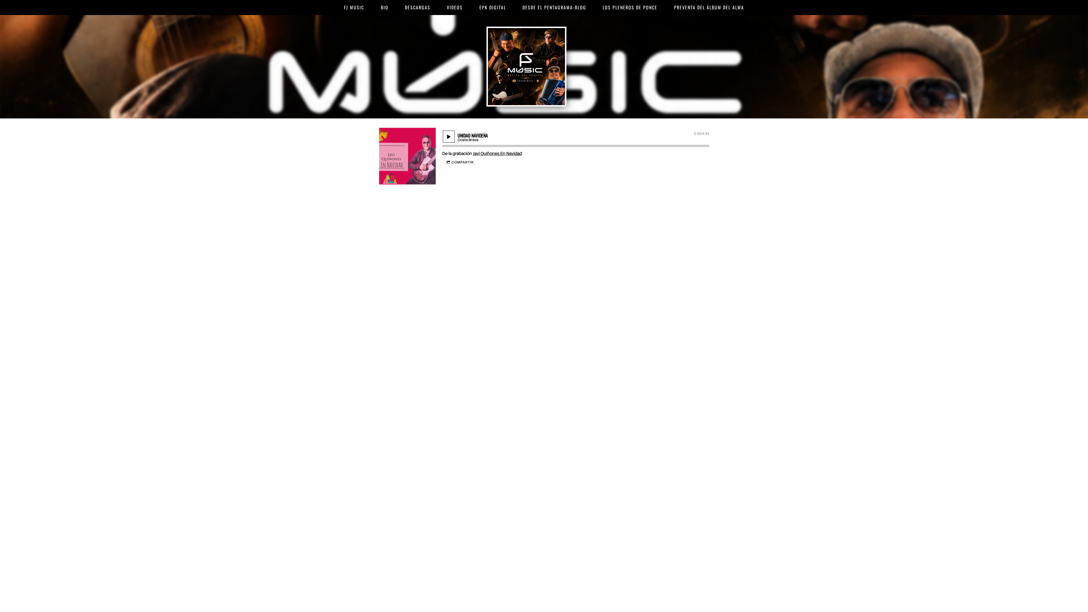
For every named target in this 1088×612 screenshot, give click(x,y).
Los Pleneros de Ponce (630, 7)
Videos (455, 7)
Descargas (417, 7)
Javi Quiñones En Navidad (497, 153)
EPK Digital (492, 7)
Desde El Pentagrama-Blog (554, 7)
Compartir (463, 162)
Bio (384, 7)
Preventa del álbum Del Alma (709, 7)
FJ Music (354, 7)
